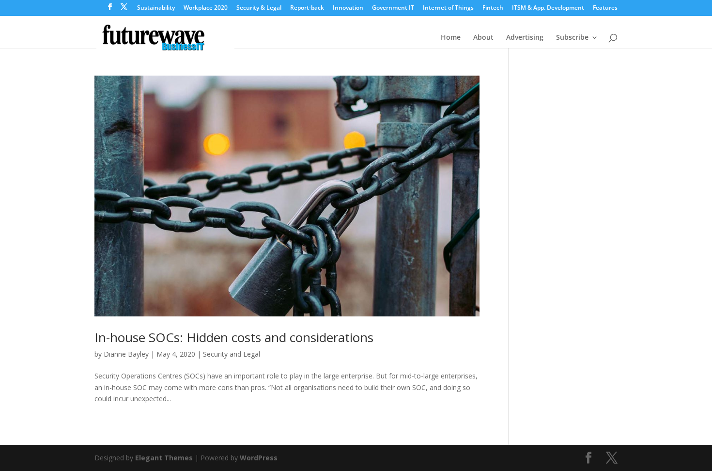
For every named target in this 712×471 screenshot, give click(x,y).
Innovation (348, 8)
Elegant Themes (164, 457)
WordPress (259, 457)
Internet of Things (448, 8)
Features (605, 8)
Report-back (307, 8)
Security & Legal (258, 8)
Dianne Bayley (126, 354)
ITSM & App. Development (548, 8)
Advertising (524, 38)
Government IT (393, 8)
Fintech (492, 8)
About (483, 38)
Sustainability (156, 8)
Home (451, 38)
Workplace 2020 (206, 8)
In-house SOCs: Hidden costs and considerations (233, 337)
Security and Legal (231, 354)
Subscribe (572, 38)
